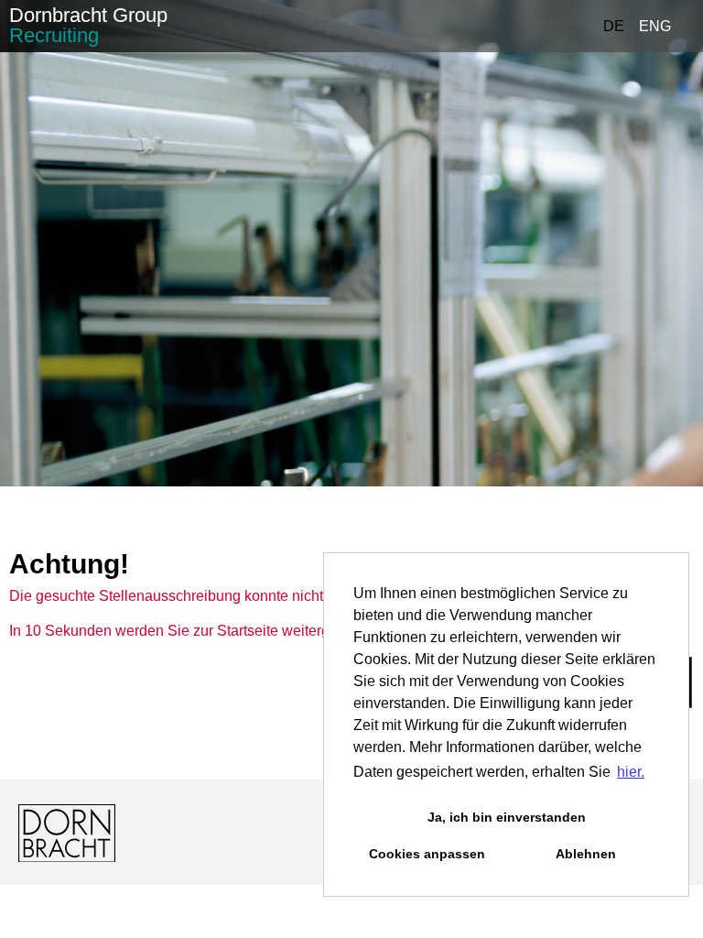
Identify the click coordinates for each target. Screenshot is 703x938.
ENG (655, 26)
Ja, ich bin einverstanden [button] (506, 817)
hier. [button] (630, 772)
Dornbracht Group (88, 25)
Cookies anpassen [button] (427, 853)
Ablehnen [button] (586, 853)
